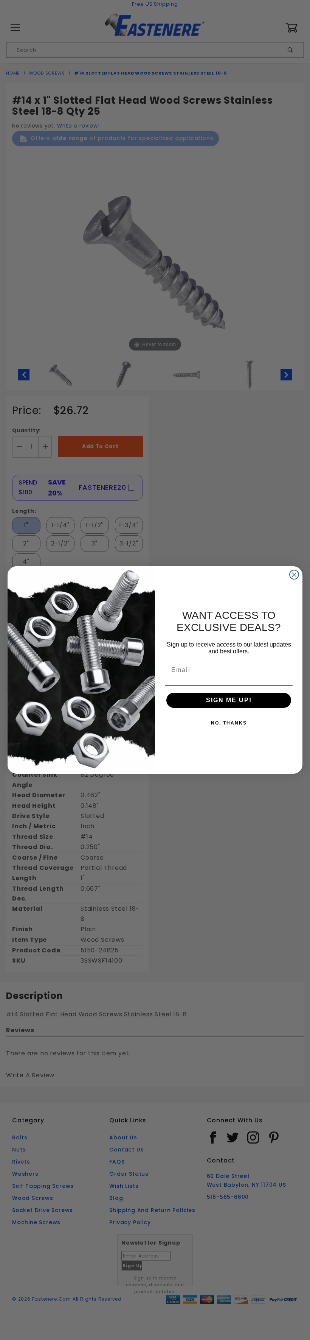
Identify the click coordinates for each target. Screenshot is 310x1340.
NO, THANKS (229, 723)
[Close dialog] (294, 574)
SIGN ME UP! (229, 700)
